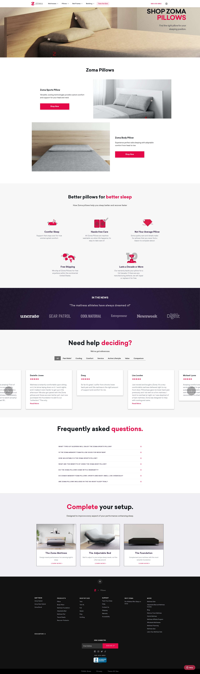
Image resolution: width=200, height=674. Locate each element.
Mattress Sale (151, 601)
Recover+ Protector (63, 620)
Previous (8, 391)
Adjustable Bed (61, 611)
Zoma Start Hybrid (40, 604)
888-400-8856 (156, 4)
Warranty (105, 613)
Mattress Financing (153, 625)
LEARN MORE (56, 563)
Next (191, 391)
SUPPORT (105, 598)
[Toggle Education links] (45, 634)
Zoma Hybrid (38, 601)
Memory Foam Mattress (154, 613)
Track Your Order (107, 601)
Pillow (59, 601)
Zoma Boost (38, 607)
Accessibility (106, 616)
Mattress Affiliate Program (155, 619)
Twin (81, 601)
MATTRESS (38, 598)
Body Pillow (60, 604)
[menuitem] (53, 3)
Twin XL (82, 604)
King (81, 614)
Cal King (82, 617)
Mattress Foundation (63, 608)
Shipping (105, 610)
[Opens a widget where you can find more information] (189, 667)
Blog (148, 610)
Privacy (99, 671)
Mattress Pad (61, 614)
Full (81, 608)
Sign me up (110, 646)
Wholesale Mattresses (154, 622)
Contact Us (105, 607)
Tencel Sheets (61, 617)
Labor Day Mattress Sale (154, 632)
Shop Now (54, 106)
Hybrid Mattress (152, 616)
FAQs (103, 604)
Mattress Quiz (151, 629)
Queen (82, 611)
